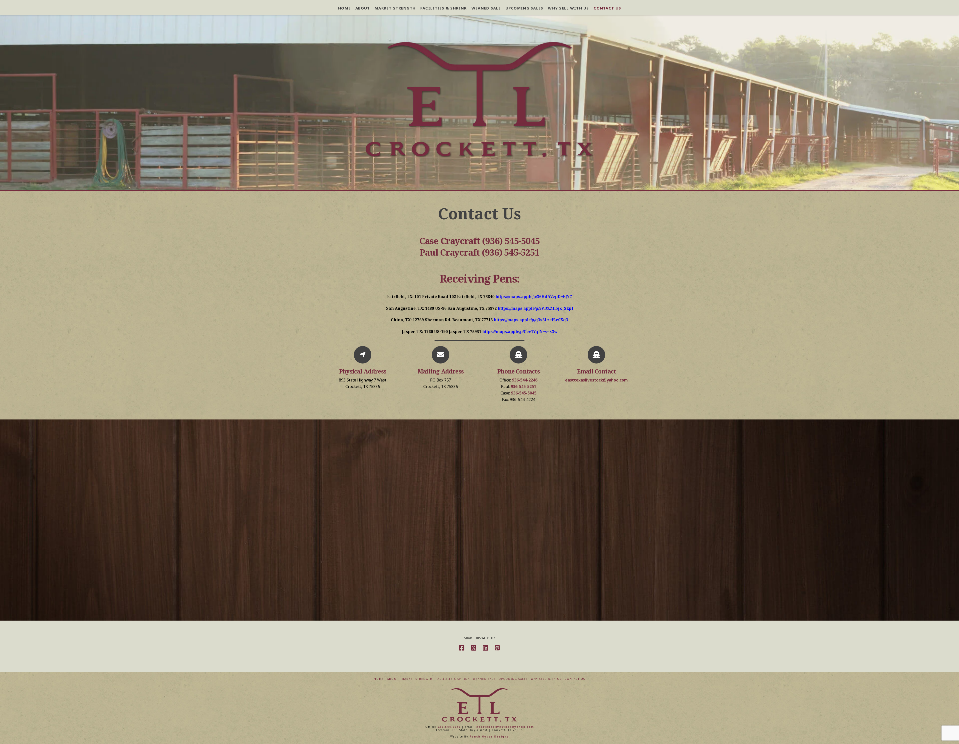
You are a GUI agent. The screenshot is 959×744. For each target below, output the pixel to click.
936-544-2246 (524, 380)
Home (379, 679)
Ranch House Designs (489, 736)
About (392, 679)
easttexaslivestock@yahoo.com (596, 380)
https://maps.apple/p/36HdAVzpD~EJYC (533, 296)
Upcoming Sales (513, 679)
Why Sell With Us (546, 679)
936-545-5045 (523, 393)
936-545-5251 (523, 386)
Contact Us (575, 679)
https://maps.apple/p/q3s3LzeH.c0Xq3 (531, 320)
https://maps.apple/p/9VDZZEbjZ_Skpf (535, 308)
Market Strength (417, 679)
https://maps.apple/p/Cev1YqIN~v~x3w (519, 331)
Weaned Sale (484, 679)
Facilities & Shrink (453, 679)
